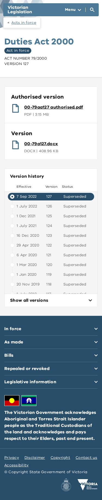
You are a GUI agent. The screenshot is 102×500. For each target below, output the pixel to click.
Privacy (11, 457)
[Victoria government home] (88, 485)
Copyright (60, 457)
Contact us (86, 457)
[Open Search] (92, 9)
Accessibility (16, 465)
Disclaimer (34, 457)
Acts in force (23, 22)
